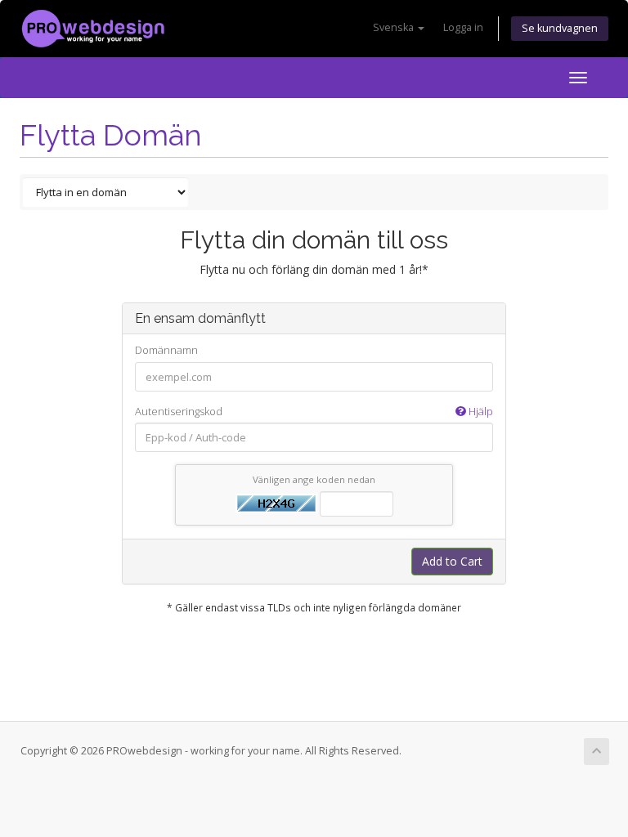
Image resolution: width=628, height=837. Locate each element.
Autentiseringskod (314, 411)
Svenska (394, 27)
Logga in (463, 27)
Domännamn (166, 349)
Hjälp (479, 411)
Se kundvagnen (560, 28)
